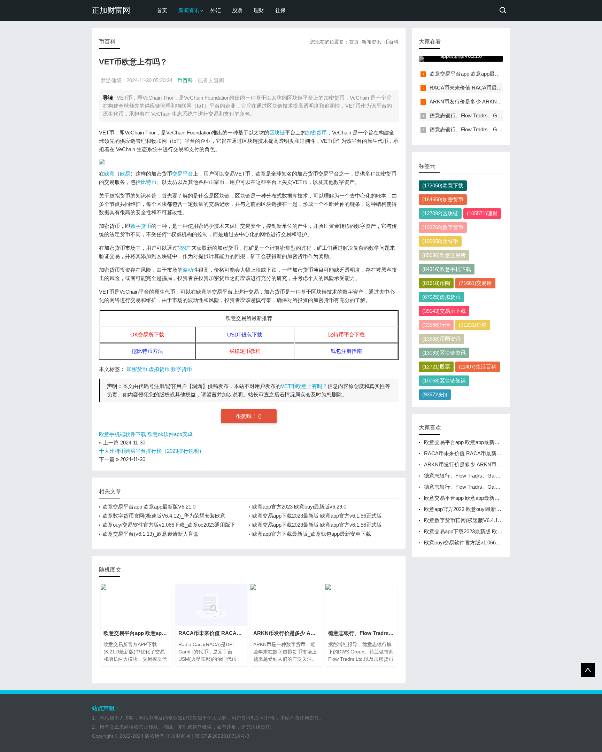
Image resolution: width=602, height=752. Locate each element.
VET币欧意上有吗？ (304, 386)
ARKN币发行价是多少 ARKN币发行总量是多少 (484, 101)
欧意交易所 (444, 255)
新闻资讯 (188, 10)
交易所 (475, 283)
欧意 (109, 174)
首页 (162, 10)
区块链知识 (444, 380)
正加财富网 (111, 10)
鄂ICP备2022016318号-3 (221, 736)
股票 (237, 10)
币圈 (436, 283)
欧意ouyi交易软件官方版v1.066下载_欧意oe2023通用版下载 (493, 542)
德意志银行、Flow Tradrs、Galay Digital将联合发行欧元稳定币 (502, 115)
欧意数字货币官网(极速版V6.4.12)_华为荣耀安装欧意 (163, 516)
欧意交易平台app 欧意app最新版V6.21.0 (148, 507)
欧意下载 (442, 185)
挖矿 (184, 248)
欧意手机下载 (446, 269)
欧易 (125, 174)
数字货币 (140, 226)
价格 (473, 325)
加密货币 (316, 132)
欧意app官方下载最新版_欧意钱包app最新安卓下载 (311, 534)
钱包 (434, 394)
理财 (259, 10)
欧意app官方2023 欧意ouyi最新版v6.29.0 (299, 507)
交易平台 (182, 174)
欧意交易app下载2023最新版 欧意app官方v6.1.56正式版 (317, 516)
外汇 (215, 10)
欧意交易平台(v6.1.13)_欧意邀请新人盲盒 (150, 534)
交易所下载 (444, 311)
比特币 (148, 182)
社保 (280, 10)
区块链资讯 (444, 353)
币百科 (391, 42)
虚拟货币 (159, 369)
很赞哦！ (247, 416)
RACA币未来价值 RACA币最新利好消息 (476, 88)
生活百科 (477, 367)
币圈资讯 (441, 339)
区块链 (277, 132)
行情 (436, 325)
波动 (188, 270)
